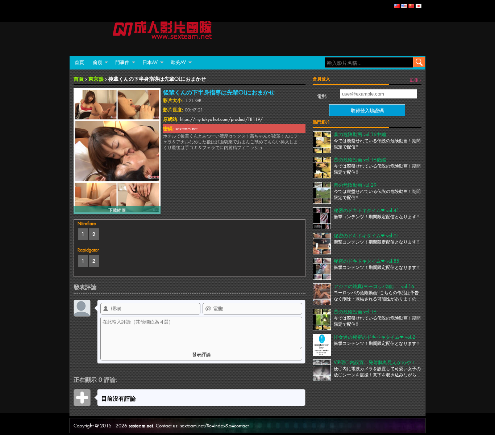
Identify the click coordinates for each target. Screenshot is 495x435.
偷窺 (97, 62)
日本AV (150, 62)
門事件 (122, 62)
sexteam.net (141, 425)
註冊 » (415, 80)
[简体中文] (411, 6)
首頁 (79, 62)
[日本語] (418, 6)
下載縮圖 (117, 210)
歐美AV (178, 62)
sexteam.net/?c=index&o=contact (214, 425)
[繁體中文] (397, 6)
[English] (404, 6)
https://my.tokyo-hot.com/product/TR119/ (221, 119)
